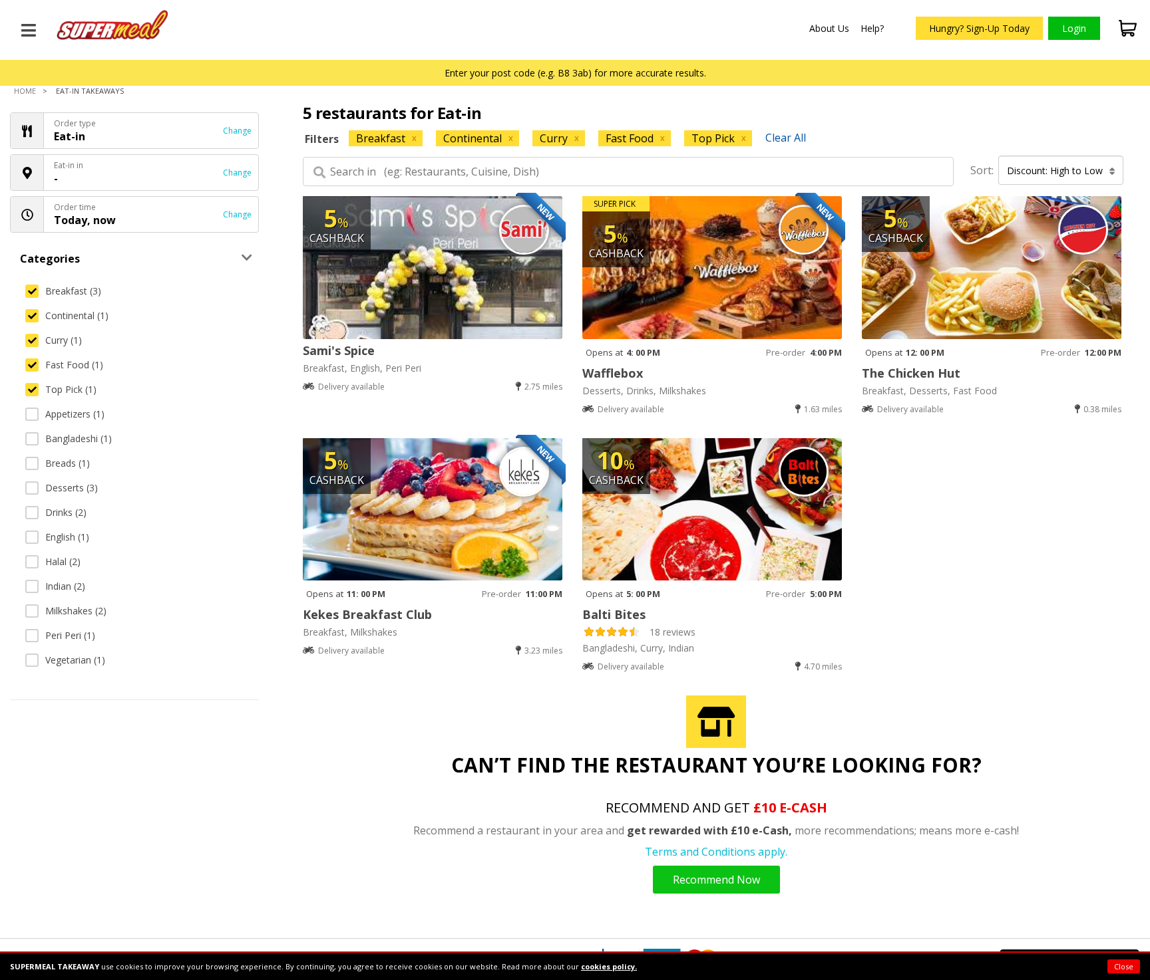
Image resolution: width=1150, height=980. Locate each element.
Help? (872, 28)
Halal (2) (63, 561)
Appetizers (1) (74, 414)
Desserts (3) (71, 487)
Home (25, 91)
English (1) (67, 537)
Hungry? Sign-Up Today (979, 28)
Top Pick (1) (70, 389)
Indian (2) (65, 586)
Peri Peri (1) (70, 635)
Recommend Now (716, 879)
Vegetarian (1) (75, 660)
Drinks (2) (66, 512)
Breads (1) (67, 463)
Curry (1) (63, 340)
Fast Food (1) (74, 364)
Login (1074, 28)
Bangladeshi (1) (78, 438)
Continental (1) (76, 315)
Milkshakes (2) (75, 610)
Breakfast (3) (73, 291)
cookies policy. (609, 966)
